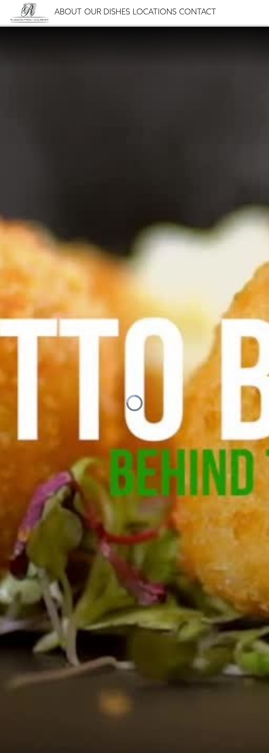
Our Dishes (107, 12)
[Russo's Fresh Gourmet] (29, 12)
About (68, 12)
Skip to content (26, 47)
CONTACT (197, 12)
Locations (154, 12)
